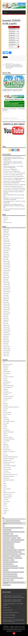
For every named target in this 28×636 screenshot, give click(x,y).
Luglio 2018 (5, 295)
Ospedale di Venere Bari (8, 458)
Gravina (5, 428)
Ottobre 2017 (6, 311)
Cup (4, 401)
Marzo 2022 (6, 233)
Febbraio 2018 (6, 304)
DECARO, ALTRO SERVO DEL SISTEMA (12, 191)
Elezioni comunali (7, 412)
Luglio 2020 (5, 252)
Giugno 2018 (6, 297)
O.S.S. (4, 453)
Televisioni (5, 499)
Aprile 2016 (5, 343)
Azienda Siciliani (7, 382)
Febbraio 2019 (6, 282)
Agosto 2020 (6, 250)
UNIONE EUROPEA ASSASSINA (10, 190)
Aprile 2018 (5, 300)
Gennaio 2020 (6, 263)
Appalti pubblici (6, 371)
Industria (5, 433)
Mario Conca (6, 446)
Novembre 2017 (6, 309)
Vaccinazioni (6, 510)
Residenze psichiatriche (8, 476)
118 (4, 362)
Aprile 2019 (5, 279)
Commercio (5, 394)
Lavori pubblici (6, 440)
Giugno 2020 (6, 254)
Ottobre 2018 (6, 289)
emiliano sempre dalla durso (8, 545)
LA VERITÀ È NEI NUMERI (9, 186)
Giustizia (5, 426)
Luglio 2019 (5, 273)
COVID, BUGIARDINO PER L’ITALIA (11, 195)
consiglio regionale (6, 537)
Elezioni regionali (7, 414)
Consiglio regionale (7, 398)
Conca (11, 533)
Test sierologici (6, 501)
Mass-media (6, 448)
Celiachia (5, 389)
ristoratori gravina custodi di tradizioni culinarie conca (13, 578)
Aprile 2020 (5, 257)
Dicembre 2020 (6, 243)
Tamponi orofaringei (7, 496)
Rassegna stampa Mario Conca (10, 474)
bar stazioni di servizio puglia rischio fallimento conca (13, 527)
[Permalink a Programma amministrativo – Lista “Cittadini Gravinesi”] (14, 101)
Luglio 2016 (5, 338)
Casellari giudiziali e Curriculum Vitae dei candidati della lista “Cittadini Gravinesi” (12, 90)
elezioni (18, 537)
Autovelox (5, 380)
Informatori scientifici (8, 437)
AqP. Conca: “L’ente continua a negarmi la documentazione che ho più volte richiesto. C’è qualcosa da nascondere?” (14, 66)
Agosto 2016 (6, 336)
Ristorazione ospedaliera (8, 480)
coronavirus (13, 537)
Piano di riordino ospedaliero (9, 465)
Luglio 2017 (5, 316)
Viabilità (5, 512)
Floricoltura (5, 417)
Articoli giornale (6, 373)
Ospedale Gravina (7, 460)
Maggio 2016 (6, 341)
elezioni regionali (6, 539)
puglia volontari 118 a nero (8, 564)
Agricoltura (5, 367)
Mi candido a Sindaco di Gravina (10, 173)
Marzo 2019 (6, 281)
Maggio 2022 (6, 231)
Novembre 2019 (6, 266)
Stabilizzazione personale (9, 492)
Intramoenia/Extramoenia (9, 439)
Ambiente (5, 369)
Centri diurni (6, 391)
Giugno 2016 (6, 339)
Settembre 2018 (6, 291)
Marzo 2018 (6, 302)
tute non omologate (6, 585)
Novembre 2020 (6, 245)
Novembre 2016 (6, 330)
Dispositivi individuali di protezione (11, 407)
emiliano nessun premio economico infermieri (11, 541)
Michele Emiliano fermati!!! (9, 176)
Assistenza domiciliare (8, 376)
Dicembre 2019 (6, 265)
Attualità (5, 378)
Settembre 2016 (6, 334)
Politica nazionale (7, 469)
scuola (8, 580)
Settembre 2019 (6, 270)
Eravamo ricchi (6, 169)
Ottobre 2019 (6, 268)
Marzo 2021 (6, 238)
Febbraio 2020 (6, 261)
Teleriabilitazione (7, 497)
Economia (5, 408)
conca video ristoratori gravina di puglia (10, 535)
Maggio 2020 (6, 256)
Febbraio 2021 (6, 240)
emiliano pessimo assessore (8, 543)
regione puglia (5, 570)
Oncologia (5, 455)
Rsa (4, 481)
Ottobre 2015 (6, 352)
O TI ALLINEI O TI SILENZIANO (10, 188)
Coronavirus (6, 399)
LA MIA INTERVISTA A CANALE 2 (11, 184)
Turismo (5, 504)
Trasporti (5, 503)
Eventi (4, 415)
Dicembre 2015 (6, 348)
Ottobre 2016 (6, 332)
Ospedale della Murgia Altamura (10, 456)
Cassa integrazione (7, 387)
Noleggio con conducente (9, 451)
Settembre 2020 (6, 249)
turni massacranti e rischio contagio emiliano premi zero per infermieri (13, 583)
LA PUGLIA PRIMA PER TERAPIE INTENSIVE (14, 209)
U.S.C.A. (5, 506)
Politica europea (6, 467)
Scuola (4, 487)
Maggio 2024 (6, 229)
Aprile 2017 (5, 321)
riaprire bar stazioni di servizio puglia (10, 574)
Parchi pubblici (6, 464)
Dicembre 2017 (6, 307)
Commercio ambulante (8, 396)
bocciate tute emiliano (7, 529)
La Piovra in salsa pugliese (9, 174)
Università (5, 508)
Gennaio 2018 (6, 305)
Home (4, 220)
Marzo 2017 (6, 323)
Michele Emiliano (7, 449)
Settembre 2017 (6, 313)
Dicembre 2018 (6, 286)
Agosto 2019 (6, 272)
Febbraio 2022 (6, 234)
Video (4, 513)
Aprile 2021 (5, 236)
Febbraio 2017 (6, 325)
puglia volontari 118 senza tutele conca (10, 566)
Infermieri (5, 435)
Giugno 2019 (6, 275)
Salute (4, 483)
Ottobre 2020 (6, 247)
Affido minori (6, 366)
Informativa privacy (7, 222)
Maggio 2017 (6, 320)
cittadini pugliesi (6, 533)
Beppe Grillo (6, 383)
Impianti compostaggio (8, 432)
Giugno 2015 (6, 355)
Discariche (5, 405)
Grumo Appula (6, 430)
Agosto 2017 (6, 314)
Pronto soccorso (7, 472)
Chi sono (5, 217)
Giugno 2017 (6, 318)
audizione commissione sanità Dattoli (13, 520)
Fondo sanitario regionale (9, 421)
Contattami (5, 219)
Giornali (5, 424)
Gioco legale (6, 423)
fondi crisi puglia (21, 549)
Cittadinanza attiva (7, 392)
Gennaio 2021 (6, 241)
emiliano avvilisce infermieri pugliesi (17, 539)
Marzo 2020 (6, 259)
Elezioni (5, 410)
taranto (12, 580)
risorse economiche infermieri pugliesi (10, 576)
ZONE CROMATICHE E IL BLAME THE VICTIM (14, 201)
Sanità (4, 485)
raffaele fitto (21, 568)
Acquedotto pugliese (7, 364)
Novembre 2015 (6, 350)
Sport (4, 490)
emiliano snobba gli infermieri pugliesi (10, 549)
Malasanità (5, 444)
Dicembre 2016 (6, 329)
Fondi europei (6, 419)
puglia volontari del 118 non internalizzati (10, 568)
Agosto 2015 (6, 354)
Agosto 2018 (6, 293)
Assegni (5, 375)
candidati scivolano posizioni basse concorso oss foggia (13, 531)
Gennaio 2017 (6, 327)
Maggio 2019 (6, 277)
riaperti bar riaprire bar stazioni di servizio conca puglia (13, 572)
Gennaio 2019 (6, 284)
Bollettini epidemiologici (8, 385)
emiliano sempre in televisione (8, 547)
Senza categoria (7, 488)
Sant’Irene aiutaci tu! (8, 171)
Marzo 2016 (6, 345)
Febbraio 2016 (6, 346)
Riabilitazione (6, 478)
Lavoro (4, 442)
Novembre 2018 (6, 288)
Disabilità (5, 403)
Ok (14, 633)
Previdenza (5, 471)
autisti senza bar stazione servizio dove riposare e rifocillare (12, 523)
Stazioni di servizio (7, 494)
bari (3, 525)
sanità (4, 580)
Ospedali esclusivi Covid (8, 462)
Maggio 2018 (6, 298)
